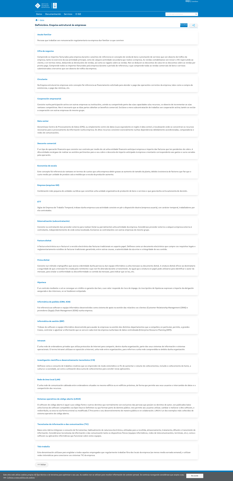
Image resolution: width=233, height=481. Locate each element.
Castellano (195, 1)
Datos (39, 14)
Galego (188, 1)
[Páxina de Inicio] (36, 20)
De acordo (194, 476)
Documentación (53, 14)
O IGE (78, 14)
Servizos (68, 14)
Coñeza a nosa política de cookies (21, 478)
